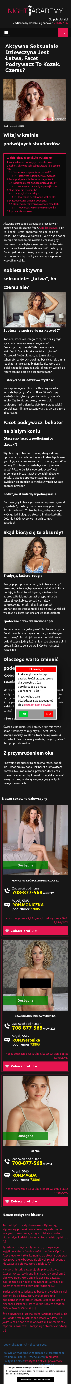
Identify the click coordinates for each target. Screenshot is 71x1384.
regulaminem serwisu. (37, 704)
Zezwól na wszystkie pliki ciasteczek (35, 1379)
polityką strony (22, 1374)
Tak (23, 713)
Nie (48, 713)
